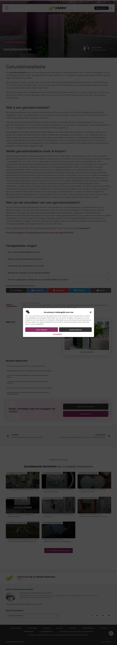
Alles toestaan (41, 330)
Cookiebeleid (57, 334)
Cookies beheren (75, 330)
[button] (90, 312)
